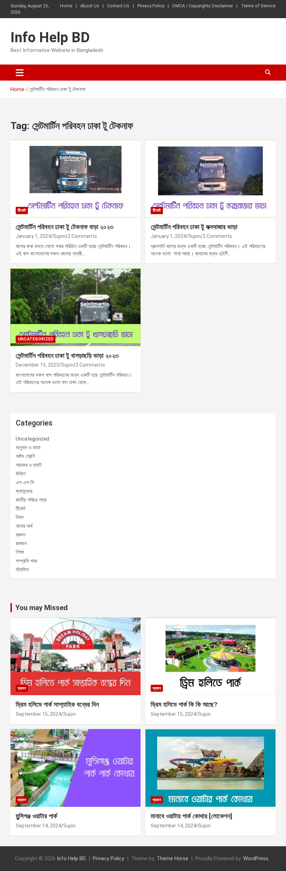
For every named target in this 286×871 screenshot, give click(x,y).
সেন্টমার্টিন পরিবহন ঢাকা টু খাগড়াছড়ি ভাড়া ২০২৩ (67, 356)
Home (66, 5)
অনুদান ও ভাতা (28, 447)
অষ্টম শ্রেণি (25, 456)
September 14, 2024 (38, 825)
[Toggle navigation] (19, 73)
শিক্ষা (20, 552)
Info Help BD (50, 37)
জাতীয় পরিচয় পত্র (31, 500)
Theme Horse (172, 858)
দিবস (20, 517)
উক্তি (20, 474)
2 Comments (82, 236)
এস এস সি (25, 482)
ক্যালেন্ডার (24, 491)
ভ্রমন (20, 535)
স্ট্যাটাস (22, 569)
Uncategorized (35, 339)
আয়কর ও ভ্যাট (29, 465)
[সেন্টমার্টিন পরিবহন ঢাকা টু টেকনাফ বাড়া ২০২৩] (75, 178)
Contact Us (118, 5)
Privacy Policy (150, 5)
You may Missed (41, 607)
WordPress (256, 858)
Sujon (59, 236)
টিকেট (22, 210)
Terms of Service (258, 5)
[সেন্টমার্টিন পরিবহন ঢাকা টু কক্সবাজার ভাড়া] (210, 178)
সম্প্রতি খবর (26, 561)
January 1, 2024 (33, 236)
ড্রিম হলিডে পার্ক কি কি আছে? (184, 704)
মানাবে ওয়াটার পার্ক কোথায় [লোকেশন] (191, 816)
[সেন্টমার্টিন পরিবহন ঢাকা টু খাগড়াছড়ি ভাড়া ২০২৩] (75, 307)
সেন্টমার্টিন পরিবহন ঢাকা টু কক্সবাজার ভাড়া (194, 227)
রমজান (21, 543)
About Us (89, 5)
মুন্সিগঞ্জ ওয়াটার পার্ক (36, 816)
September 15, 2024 (38, 714)
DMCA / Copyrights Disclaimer (202, 5)
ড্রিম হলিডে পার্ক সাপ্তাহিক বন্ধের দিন (57, 704)
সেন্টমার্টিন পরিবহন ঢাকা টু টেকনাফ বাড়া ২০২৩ (64, 227)
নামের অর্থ (24, 526)
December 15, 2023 (37, 365)
